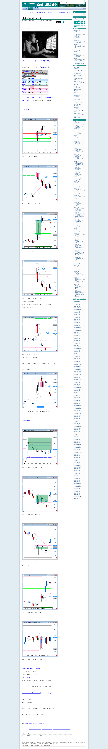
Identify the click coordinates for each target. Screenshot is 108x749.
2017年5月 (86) (77, 358)
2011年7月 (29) (77, 472)
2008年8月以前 (77, 498)
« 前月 (75, 18)
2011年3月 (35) (77, 478)
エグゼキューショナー (33, 723)
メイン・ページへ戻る (47, 12)
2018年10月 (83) (77, 330)
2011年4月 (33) (77, 476)
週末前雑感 (77, 143)
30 (76, 26)
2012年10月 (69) (77, 447)
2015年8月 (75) (77, 392)
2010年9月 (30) (77, 488)
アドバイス (77, 267)
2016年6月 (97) (77, 376)
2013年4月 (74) (77, 437)
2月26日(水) (76, 58)
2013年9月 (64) (77, 429)
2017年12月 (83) (77, 346)
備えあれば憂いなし (79, 257)
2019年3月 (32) (77, 322)
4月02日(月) (76, 284)
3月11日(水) (76, 33)
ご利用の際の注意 (84, 8)
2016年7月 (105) (77, 374)
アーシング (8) (77, 99)
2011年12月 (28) (77, 463)
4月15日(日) (76, 212)
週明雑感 (77, 169)
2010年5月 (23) (77, 494)
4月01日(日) (76, 290)
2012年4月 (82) (77, 457)
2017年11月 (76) (77, 348)
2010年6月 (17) (77, 493)
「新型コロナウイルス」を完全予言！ (80, 56)
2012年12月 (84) (77, 444)
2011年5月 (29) (77, 475)
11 (79, 22)
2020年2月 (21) (77, 304)
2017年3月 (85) (77, 361)
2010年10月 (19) (77, 486)
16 (76, 23)
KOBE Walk (36, 8)
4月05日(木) (76, 265)
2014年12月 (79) (77, 405)
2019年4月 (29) (77, 320)
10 (78, 22)
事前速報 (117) (77, 108)
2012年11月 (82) (77, 446)
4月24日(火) (76, 161)
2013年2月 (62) (77, 441)
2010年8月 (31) (77, 489)
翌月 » (84, 18)
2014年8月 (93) (77, 411)
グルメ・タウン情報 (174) (79, 82)
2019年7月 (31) (77, 316)
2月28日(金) (76, 54)
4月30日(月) (76, 122)
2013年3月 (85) (77, 439)
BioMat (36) (76, 96)
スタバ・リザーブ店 (79, 210)
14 (84, 22)
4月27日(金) (76, 141)
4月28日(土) (76, 135)
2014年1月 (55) (77, 423)
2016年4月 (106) (77, 379)
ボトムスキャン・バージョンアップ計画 (80, 215)
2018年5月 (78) (77, 338)
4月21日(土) (76, 176)
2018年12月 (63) (77, 327)
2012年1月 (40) (77, 462)
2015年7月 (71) (77, 394)
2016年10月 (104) (77, 369)
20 (82, 23)
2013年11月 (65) (77, 426)
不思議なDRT (78, 245)
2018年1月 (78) (77, 345)
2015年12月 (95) (77, 385)
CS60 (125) (76, 93)
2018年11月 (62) (77, 329)
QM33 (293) (76, 116)
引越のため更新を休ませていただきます (80, 35)
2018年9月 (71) (77, 332)
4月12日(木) (76, 228)
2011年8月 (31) (77, 470)
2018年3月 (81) (77, 342)
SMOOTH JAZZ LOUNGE (78, 288)
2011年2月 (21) (77, 480)
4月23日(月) (76, 167)
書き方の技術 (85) (77, 75)
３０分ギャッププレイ (79, 132)
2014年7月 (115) (77, 413)
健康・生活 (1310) (78, 67)
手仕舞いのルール (78, 172)
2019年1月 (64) (77, 325)
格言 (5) (75, 92)
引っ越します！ (78, 50)
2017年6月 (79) (77, 356)
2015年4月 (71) (77, 398)
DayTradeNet (29, 3)
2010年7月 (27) (77, 491)
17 (78, 23)
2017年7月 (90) (77, 355)
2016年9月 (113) (77, 371)
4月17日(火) (76, 202)
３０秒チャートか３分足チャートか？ (80, 191)
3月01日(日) (76, 49)
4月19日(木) (76, 188)
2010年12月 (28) (77, 483)
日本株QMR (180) (77, 107)
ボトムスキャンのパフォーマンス (31, 693)
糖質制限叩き (78, 127)
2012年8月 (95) (77, 450)
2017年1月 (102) (77, 364)
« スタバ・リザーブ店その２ (35, 12)
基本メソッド (25, 100)
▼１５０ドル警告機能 (79, 208)
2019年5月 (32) (77, 319)
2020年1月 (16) (77, 306)
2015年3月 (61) (77, 400)
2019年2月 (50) (77, 324)
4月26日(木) (76, 148)
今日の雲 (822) (77, 72)
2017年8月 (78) (77, 353)
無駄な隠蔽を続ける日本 (80, 63)
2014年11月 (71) (77, 407)
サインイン (34, 735)
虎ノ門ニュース (78, 157)
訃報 (76, 31)
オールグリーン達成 (79, 220)
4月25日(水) (76, 154)
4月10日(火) (76, 239)
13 (82, 22)
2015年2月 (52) (77, 402)
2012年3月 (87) (77, 459)
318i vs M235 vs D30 (79, 262)
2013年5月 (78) (77, 436)
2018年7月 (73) (77, 335)
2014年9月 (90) (77, 410)
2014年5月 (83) (77, 416)
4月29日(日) (76, 128)
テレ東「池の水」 (78, 149)
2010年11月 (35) (77, 485)
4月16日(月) (76, 207)
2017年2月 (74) (77, 363)
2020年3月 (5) (77, 303)
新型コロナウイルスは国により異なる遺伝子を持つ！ (80, 46)
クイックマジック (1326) (79, 114)
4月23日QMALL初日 (79, 163)
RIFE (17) (76, 98)
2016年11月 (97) (77, 368)
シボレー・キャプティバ (80, 213)
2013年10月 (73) (77, 428)
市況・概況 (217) (77, 104)
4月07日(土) (76, 256)
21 (84, 23)
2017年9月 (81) (77, 351)
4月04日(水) (76, 271)
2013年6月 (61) (77, 434)
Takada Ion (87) (77, 95)
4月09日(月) (76, 244)
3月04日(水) (76, 44)
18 (79, 23)
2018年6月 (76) (77, 337)
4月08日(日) (76, 250)
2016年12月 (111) (77, 366)
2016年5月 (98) (77, 377)
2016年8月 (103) (77, 372)
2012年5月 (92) (77, 455)
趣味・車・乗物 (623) (78, 81)
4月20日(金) (76, 181)
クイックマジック (41, 723)
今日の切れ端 (78, 168)
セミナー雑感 (78, 286)
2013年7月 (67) (77, 433)
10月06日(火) (77, 30)
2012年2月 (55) (77, 460)
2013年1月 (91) (77, 442)
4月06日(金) (76, 260)
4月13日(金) (76, 223)
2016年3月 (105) (77, 381)
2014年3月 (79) (77, 420)
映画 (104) (76, 86)
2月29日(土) (76, 51)
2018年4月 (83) (77, 340)
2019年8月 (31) (77, 314)
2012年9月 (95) (77, 449)
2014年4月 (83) (77, 418)
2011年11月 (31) (77, 465)
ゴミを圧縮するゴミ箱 (79, 252)
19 (81, 23)
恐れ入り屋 (77, 150)
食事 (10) (76, 68)
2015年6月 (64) (77, 395)
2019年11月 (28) (77, 309)
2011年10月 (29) (77, 467)
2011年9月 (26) (77, 468)
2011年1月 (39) (77, 481)
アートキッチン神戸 (79, 126)
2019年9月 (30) (77, 312)
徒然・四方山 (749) (78, 76)
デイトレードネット (25, 8)
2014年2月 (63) (77, 421)
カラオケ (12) (77, 87)
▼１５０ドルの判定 (79, 144)
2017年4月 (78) (77, 359)
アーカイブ (78, 299)
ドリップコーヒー (78, 225)
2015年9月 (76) (77, 390)
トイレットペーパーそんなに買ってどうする (80, 42)
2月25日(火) (76, 62)
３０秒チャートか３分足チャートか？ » (61, 12)
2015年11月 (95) (77, 387)
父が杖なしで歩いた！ (79, 162)
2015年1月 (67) (77, 403)
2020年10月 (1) (77, 301)
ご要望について (78, 155)
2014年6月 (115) (77, 415)
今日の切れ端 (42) (77, 73)
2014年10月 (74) (77, 408)
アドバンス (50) (77, 113)
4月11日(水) (76, 233)
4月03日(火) (76, 277)
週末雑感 (77, 52)
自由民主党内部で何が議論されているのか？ (80, 60)
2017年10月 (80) (77, 350)
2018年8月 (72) (77, 333)
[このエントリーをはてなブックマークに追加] (63, 22)
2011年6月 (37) (77, 473)
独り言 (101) (76, 90)
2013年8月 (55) (77, 431)
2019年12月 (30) (77, 307)
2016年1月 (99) (77, 384)
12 (81, 22)
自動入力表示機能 (78, 142)
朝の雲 (76, 137)
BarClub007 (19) (77, 89)
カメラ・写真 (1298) (78, 70)
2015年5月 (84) (77, 397)
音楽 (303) (76, 84)
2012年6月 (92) (77, 454)
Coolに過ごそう (30, 8)
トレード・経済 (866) (78, 102)
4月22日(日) (76, 170)
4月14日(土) (76, 219)
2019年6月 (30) (77, 317)
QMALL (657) (77, 117)
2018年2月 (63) (77, 343)
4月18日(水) (76, 195)
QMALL (27, 723)
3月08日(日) (76, 40)
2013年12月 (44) (77, 424)
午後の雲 (77, 156)
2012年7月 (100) (77, 452)
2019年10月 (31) (77, 311)
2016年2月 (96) (77, 382)
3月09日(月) (76, 36)
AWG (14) (76, 101)
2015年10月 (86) (77, 389)
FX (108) (76, 105)
